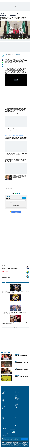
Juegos (16, 407)
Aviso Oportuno (17, 399)
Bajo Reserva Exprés (5, 271)
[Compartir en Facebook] (2, 59)
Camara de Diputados (15, 189)
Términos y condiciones (19, 443)
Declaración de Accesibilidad (11, 443)
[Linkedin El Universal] (15, 425)
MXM (2, 407)
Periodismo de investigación (3, 391)
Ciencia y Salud (4, 406)
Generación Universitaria (17, 402)
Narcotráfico (3, 398)
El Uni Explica (3, 392)
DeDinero (16, 405)
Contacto (23, 443)
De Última (3, 417)
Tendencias (3, 405)
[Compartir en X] (2, 60)
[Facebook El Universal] (15, 418)
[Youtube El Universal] (15, 421)
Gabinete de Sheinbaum (3, 394)
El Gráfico (16, 403)
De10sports (16, 404)
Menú (2, 409)
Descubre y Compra (16, 397)
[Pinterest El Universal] (15, 424)
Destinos (3, 418)
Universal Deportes (4, 402)
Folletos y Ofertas (17, 398)
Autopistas (3, 419)
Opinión (3, 265)
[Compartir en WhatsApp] (2, 62)
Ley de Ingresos (8, 189)
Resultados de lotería (17, 410)
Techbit (3, 408)
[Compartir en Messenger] (2, 63)
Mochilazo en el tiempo (5, 267)
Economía (6, 54)
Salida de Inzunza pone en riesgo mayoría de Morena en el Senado (14, 272)
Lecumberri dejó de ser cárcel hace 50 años (10, 268)
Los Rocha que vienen (6, 277)
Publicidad (21, 442)
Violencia (18, 442)
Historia (6, 443)
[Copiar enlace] (2, 64)
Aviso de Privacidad (25, 442)
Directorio (3, 442)
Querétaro (16, 391)
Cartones (3, 400)
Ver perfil (6, 56)
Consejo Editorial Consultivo (8, 442)
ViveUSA (16, 406)
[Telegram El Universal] (15, 417)
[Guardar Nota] (2, 66)
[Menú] (28, 1)
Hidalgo (16, 390)
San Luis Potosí (17, 392)
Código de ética (15, 442)
